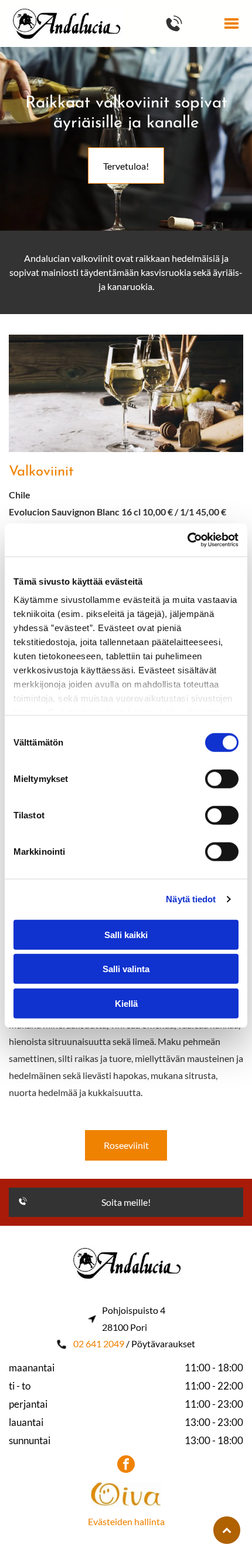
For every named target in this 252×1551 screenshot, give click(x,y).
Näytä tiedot (191, 899)
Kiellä (126, 1003)
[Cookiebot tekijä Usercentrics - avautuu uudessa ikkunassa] (187, 540)
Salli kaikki (126, 934)
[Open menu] (231, 23)
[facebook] (126, 1465)
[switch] (222, 778)
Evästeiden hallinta (126, 1521)
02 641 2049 (98, 1343)
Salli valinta (126, 969)
